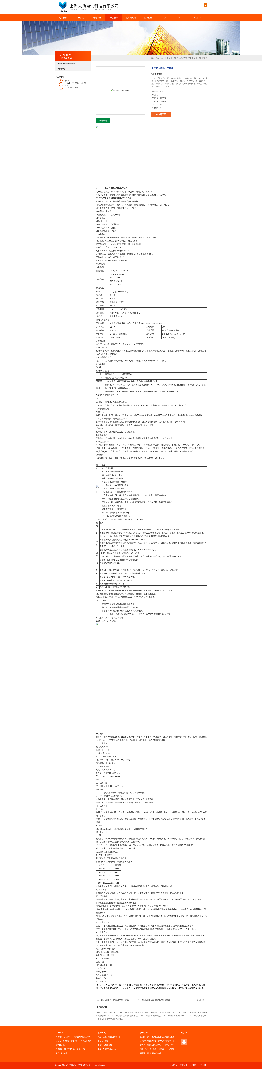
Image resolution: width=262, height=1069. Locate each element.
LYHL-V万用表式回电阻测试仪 (157, 1000)
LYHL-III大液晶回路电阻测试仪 (182, 1012)
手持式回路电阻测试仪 (173, 58)
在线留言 (164, 18)
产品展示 (114, 18)
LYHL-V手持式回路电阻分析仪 (117, 1000)
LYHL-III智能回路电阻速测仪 (150, 1016)
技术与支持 (131, 18)
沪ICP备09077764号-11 (86, 1065)
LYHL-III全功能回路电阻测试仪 (131, 1012)
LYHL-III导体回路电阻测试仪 (107, 1012)
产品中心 (159, 58)
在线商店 (181, 18)
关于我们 (80, 18)
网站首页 (63, 18)
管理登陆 (203, 1065)
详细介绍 (103, 121)
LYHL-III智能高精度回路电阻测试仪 (125, 1016)
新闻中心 (97, 18)
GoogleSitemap (100, 1065)
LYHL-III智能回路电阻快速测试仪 (175, 1016)
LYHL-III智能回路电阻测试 (112, 1019)
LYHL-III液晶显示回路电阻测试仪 (157, 1012)
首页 (153, 58)
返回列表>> (201, 1000)
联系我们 (198, 18)
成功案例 (148, 18)
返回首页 (173, 1065)
